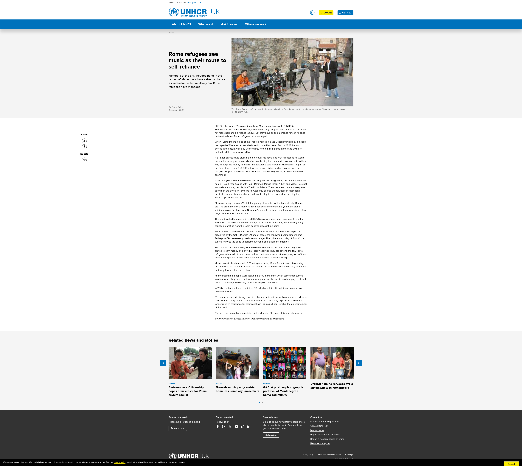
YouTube (236, 426)
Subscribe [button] (271, 435)
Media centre (317, 430)
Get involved (229, 24)
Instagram (224, 426)
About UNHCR (182, 24)
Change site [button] (192, 2)
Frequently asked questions (325, 421)
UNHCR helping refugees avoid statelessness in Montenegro (331, 386)
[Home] (188, 12)
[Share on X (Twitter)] (84, 141)
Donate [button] (328, 12)
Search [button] (304, 12)
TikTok (242, 426)
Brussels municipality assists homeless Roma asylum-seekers (237, 389)
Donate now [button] (177, 428)
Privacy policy (307, 454)
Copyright (349, 454)
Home (171, 32)
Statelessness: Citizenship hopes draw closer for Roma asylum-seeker (188, 391)
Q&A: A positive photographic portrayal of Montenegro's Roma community (283, 391)
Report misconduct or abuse (325, 434)
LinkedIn (249, 426)
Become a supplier (320, 443)
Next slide (359, 363)
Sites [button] (312, 12)
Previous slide (163, 363)
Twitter (230, 426)
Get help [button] (347, 12)
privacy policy (119, 462)
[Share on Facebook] (84, 146)
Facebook (217, 426)
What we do (206, 24)
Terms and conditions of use (329, 454)
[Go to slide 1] (260, 403)
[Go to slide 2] (263, 403)
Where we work (255, 24)
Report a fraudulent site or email (327, 438)
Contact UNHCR (319, 425)
